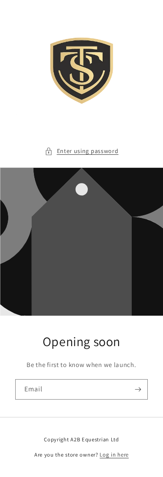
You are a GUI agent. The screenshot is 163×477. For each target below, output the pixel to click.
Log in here (114, 454)
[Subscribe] (137, 389)
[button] (82, 151)
